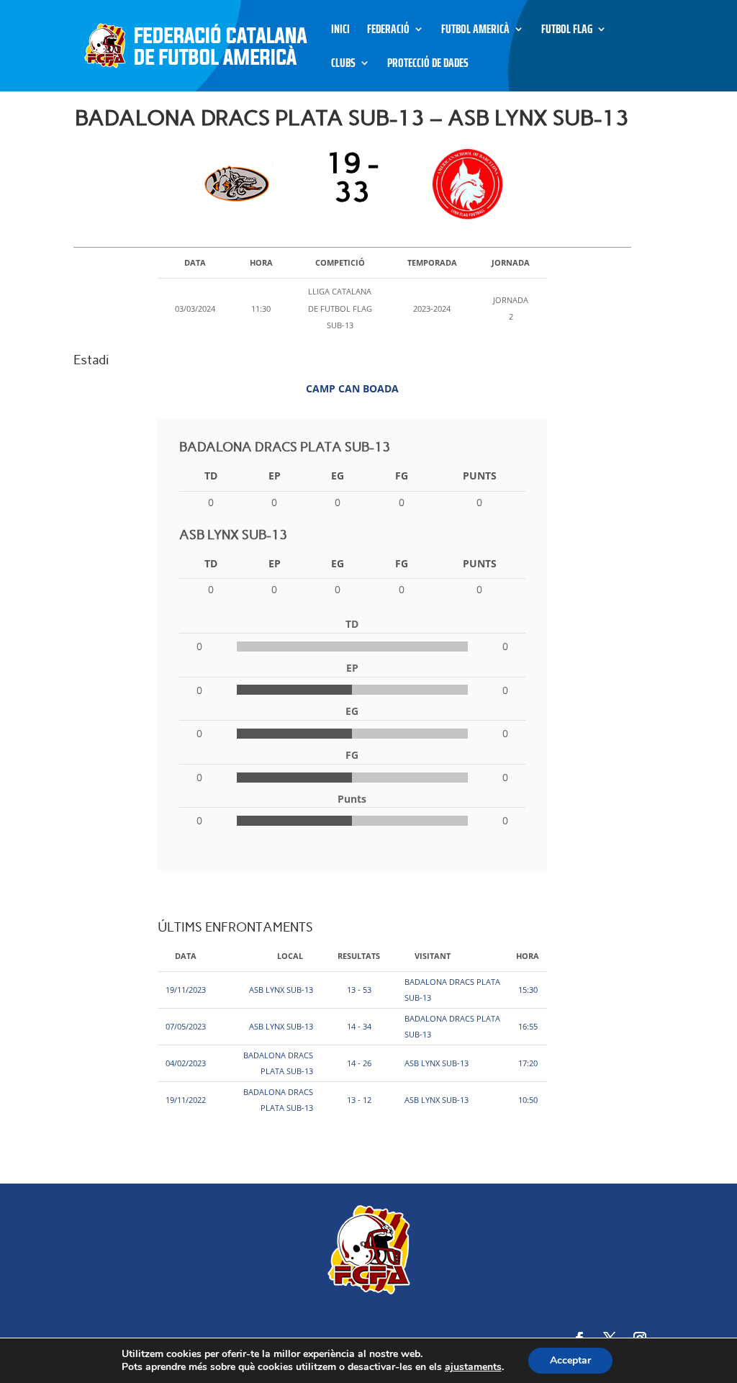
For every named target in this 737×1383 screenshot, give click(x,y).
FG (401, 475)
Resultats (359, 955)
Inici (340, 31)
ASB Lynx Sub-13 (281, 989)
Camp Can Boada (352, 388)
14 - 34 (359, 1026)
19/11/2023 (186, 989)
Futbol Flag (566, 31)
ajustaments (473, 1367)
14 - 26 (359, 1063)
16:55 (528, 1026)
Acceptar (570, 1360)
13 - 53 (359, 989)
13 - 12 (359, 1099)
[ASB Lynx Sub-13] (464, 184)
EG (337, 475)
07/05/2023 (186, 1026)
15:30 (528, 989)
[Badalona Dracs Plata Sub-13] (240, 184)
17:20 (528, 1063)
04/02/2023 (186, 1063)
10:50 (528, 1099)
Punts (480, 475)
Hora (527, 955)
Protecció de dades (428, 65)
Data (185, 955)
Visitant (433, 955)
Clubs (343, 65)
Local (290, 955)
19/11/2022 (186, 1099)
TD (210, 475)
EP (274, 475)
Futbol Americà (475, 31)
